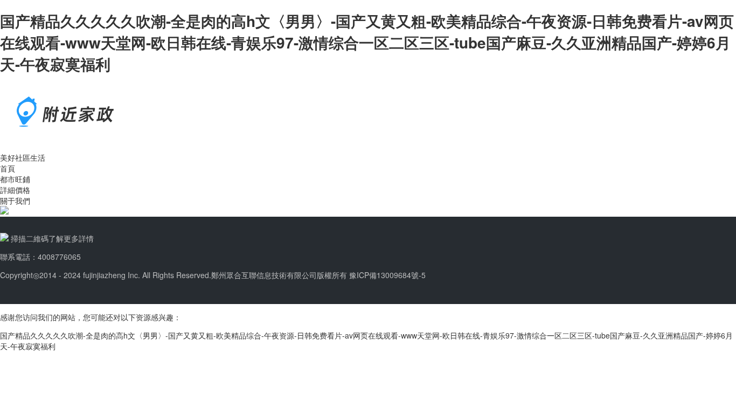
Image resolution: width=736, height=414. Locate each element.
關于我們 (15, 200)
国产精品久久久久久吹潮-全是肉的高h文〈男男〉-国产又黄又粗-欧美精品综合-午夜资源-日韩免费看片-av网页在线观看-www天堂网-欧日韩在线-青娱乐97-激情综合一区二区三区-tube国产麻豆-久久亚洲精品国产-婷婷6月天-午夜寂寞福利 (367, 42)
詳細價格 (15, 189)
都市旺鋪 (15, 179)
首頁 (7, 168)
